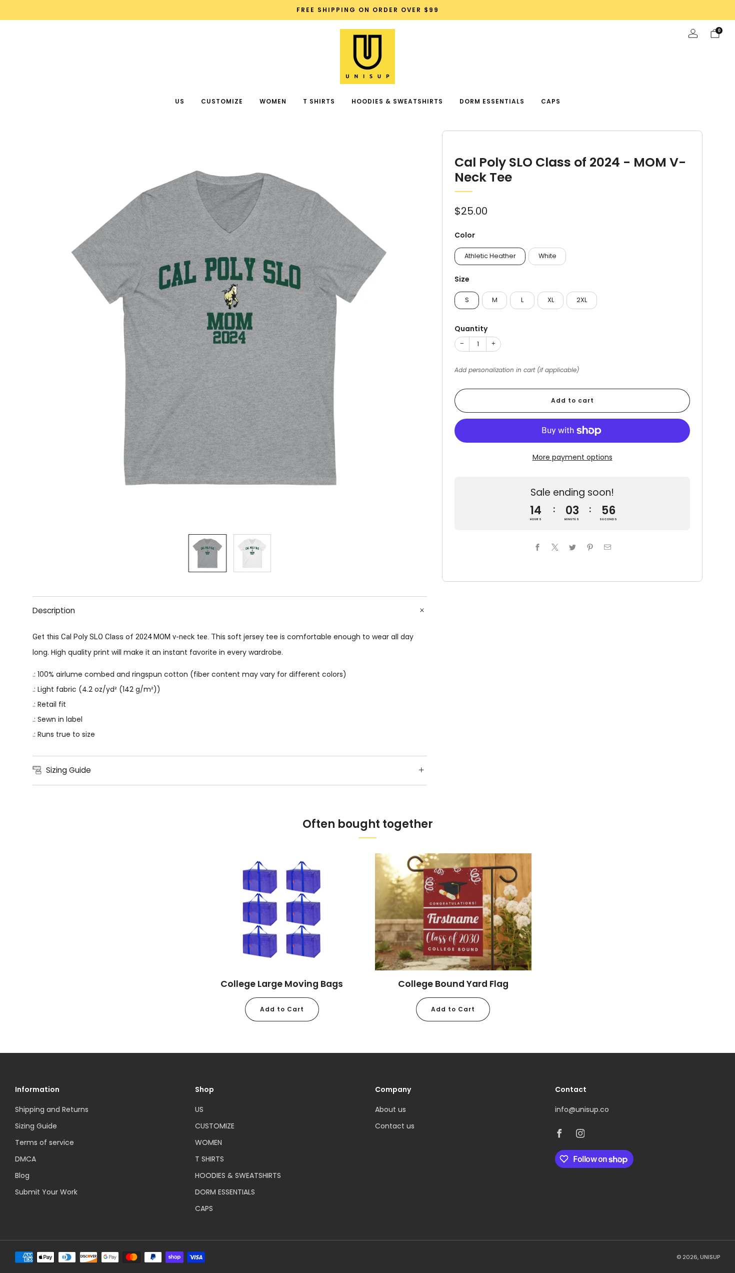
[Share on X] (555, 547)
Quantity (471, 329)
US (179, 101)
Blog (22, 1175)
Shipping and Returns (51, 1109)
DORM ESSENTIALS (492, 101)
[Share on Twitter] (572, 547)
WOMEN (273, 101)
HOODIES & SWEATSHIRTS (397, 101)
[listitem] (368, 10)
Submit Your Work (46, 1192)
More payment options (572, 457)
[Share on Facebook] (537, 547)
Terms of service (44, 1142)
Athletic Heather (490, 256)
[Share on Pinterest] (589, 547)
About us (390, 1109)
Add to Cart (282, 1009)
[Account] (693, 34)
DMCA (25, 1159)
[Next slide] (407, 328)
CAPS (550, 101)
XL (551, 300)
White (547, 256)
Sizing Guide (36, 1126)
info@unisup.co (582, 1109)
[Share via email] (607, 547)
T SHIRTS (319, 101)
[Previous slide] (52, 328)
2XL (581, 300)
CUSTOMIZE (222, 101)
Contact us (394, 1126)
